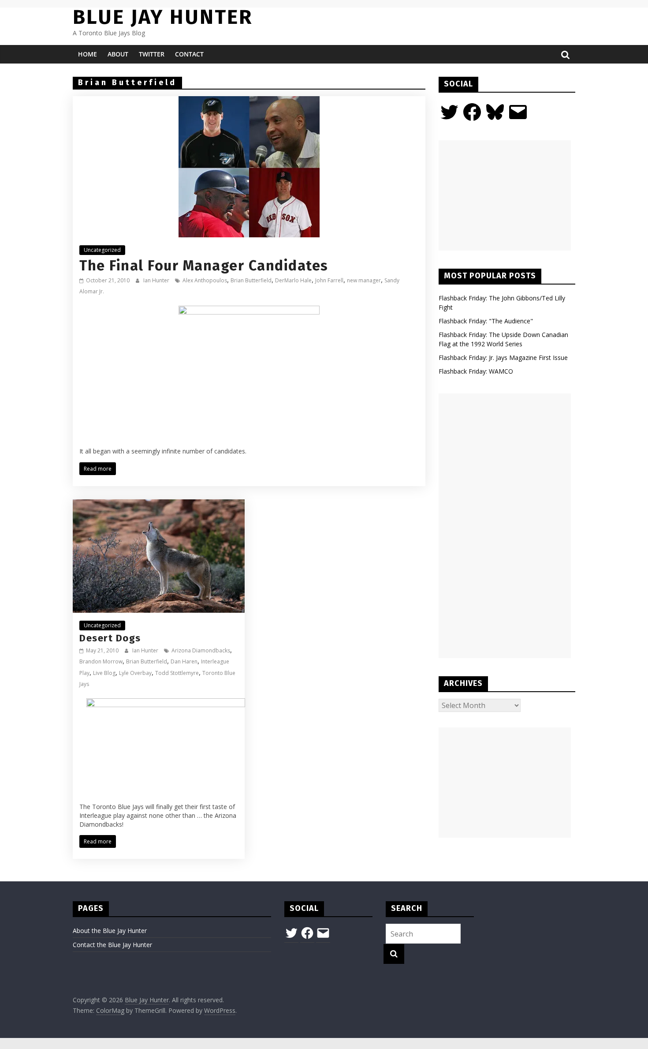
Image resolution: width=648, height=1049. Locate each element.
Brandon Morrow (101, 661)
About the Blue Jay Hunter (110, 930)
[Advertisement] (505, 195)
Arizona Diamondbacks (200, 650)
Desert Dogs (110, 638)
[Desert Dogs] (159, 505)
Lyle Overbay (135, 673)
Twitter (151, 54)
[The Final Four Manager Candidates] (249, 101)
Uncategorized (102, 250)
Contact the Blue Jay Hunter (112, 944)
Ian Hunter (157, 280)
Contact (189, 54)
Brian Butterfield (251, 280)
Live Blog (104, 673)
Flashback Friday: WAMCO (476, 371)
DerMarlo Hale (293, 280)
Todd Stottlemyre (177, 673)
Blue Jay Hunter (163, 17)
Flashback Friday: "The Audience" (486, 321)
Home (87, 54)
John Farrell (329, 280)
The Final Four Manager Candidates (203, 265)
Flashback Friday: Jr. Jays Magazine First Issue (503, 357)
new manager (364, 280)
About (118, 54)
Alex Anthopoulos (204, 280)
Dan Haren (184, 661)
